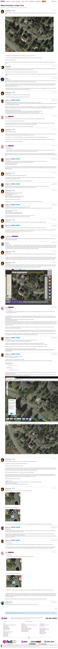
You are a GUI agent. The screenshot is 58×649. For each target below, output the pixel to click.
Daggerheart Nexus (24, 627)
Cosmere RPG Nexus (24, 630)
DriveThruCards (5, 635)
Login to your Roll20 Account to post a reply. (16, 612)
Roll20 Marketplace (6, 628)
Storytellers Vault (42, 633)
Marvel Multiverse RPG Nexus (26, 629)
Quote (10, 11)
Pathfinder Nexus (24, 626)
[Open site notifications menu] (52, 1)
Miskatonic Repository (43, 632)
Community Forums (3, 7)
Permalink (6, 11)
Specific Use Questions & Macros (12, 7)
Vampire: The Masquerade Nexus (26, 628)
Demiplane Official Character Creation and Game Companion (29, 624)
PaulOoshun (8, 236)
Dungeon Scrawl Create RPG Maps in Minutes (44, 624)
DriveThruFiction (5, 634)
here (38, 646)
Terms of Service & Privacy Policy (19, 617)
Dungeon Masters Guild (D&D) (44, 629)
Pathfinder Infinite (42, 630)
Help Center (30, 617)
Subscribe (44, 1)
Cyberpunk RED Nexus (25, 631)
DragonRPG (8, 66)
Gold (6, 116)
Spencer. (7, 243)
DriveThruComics (6, 632)
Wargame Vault (5, 636)
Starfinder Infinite (42, 631)
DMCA (24, 617)
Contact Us (26, 617)
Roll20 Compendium (6, 629)
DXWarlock (8, 100)
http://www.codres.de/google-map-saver (11, 163)
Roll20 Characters (6, 627)
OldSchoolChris (9, 602)
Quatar (7, 78)
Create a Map (42, 626)
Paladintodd (8, 10)
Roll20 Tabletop (5, 626)
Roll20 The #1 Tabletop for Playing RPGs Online (9, 624)
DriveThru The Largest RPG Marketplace (8, 631)
